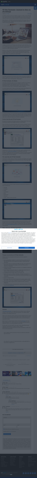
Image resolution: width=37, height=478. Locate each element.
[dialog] (18, 239)
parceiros (9, 232)
